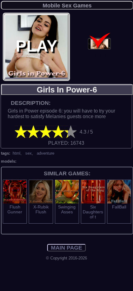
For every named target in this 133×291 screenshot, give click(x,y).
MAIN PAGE (66, 248)
